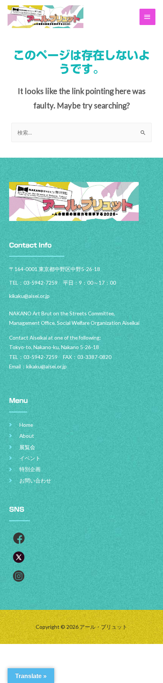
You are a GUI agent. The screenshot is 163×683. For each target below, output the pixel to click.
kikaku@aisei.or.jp (46, 366)
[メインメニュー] (147, 17)
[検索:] (81, 132)
